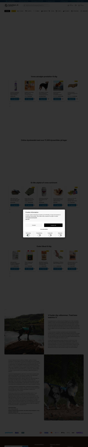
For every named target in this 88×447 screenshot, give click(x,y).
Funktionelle (50, 233)
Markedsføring (39, 233)
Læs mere (27, 219)
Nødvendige (28, 233)
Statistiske (60, 233)
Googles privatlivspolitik (32, 217)
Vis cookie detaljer (44, 229)
